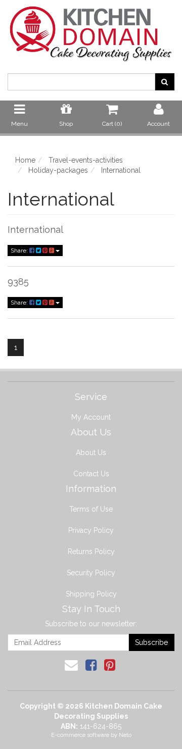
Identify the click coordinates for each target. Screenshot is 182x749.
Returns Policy (91, 551)
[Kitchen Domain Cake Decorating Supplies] (91, 31)
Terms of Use (91, 509)
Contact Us (91, 474)
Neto (125, 735)
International (35, 229)
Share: (20, 250)
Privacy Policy (91, 530)
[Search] (164, 81)
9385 (18, 281)
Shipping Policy (91, 594)
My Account (91, 417)
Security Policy (91, 573)
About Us (91, 452)
